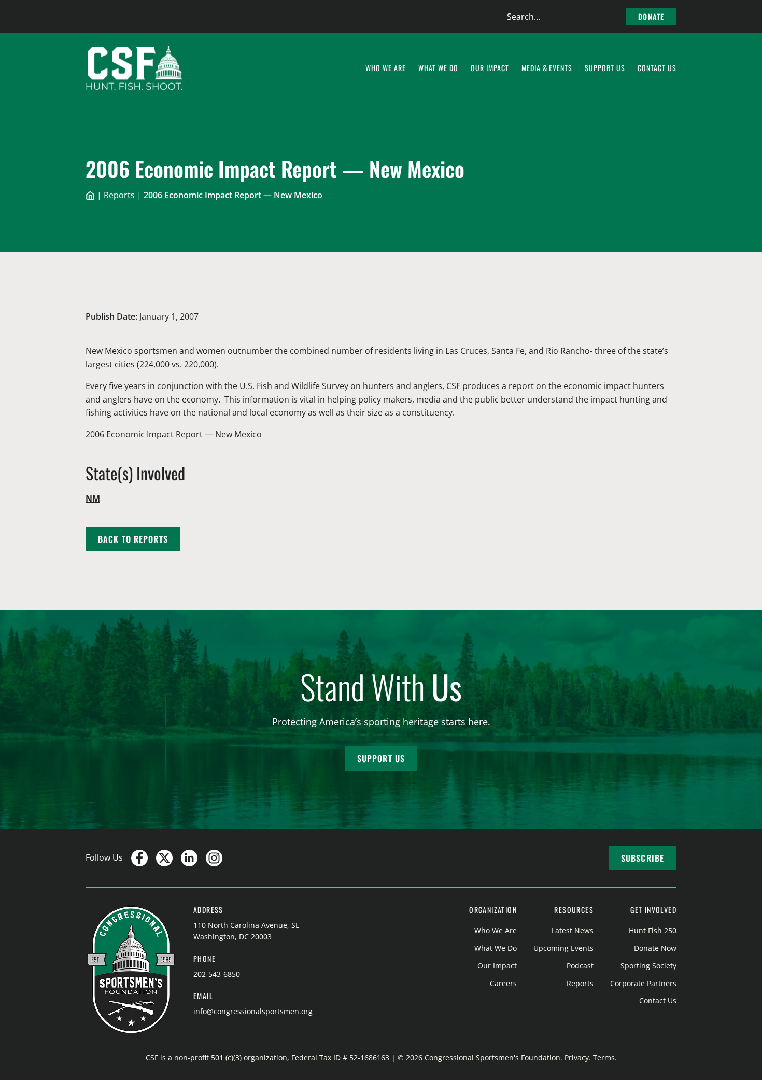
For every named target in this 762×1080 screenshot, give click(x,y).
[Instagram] (214, 858)
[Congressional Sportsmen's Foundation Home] (135, 68)
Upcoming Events (563, 948)
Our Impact (497, 966)
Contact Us (657, 1000)
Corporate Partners (643, 983)
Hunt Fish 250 (652, 930)
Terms (604, 1057)
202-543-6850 (216, 974)
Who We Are (495, 930)
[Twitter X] (164, 858)
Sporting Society (648, 966)
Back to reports (133, 539)
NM (93, 498)
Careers (503, 983)
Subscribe (642, 858)
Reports (119, 195)
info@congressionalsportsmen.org (253, 1011)
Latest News (573, 930)
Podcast (580, 966)
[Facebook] (139, 858)
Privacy (577, 1057)
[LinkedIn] (189, 858)
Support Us (381, 758)
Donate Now (655, 948)
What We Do (495, 948)
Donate (651, 16)
